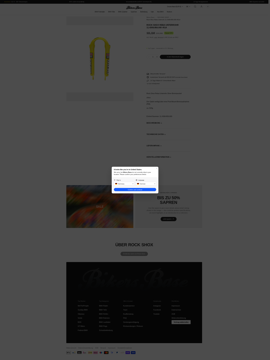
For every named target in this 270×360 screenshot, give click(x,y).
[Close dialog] (157, 168)
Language (141, 180)
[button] (124, 184)
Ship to (118, 180)
